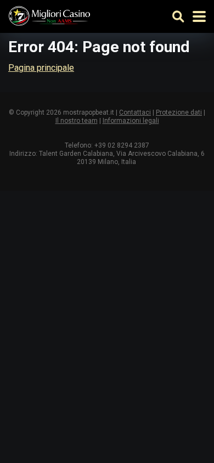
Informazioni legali (131, 121)
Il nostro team (76, 121)
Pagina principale (41, 68)
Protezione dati (179, 112)
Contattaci (135, 112)
